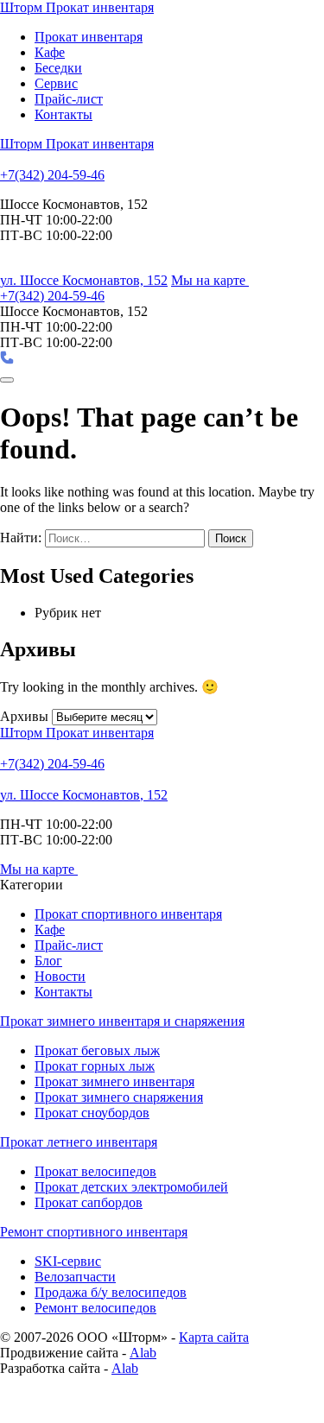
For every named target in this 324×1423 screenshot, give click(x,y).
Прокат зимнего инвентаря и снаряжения (122, 1021)
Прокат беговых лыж (97, 1050)
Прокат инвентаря (89, 36)
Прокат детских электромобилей (131, 1187)
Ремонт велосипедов (95, 1307)
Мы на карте (210, 280)
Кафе (50, 52)
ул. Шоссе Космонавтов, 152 (84, 280)
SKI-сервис (68, 1261)
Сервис (56, 83)
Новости (60, 976)
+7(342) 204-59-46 (52, 175)
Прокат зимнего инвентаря (114, 1081)
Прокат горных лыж (95, 1066)
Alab (143, 1352)
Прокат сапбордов (89, 1202)
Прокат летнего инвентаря (78, 1142)
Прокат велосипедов (95, 1171)
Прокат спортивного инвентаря (128, 914)
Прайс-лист (69, 99)
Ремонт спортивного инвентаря (93, 1231)
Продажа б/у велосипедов (111, 1292)
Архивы (24, 716)
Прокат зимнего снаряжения (119, 1097)
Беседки (58, 67)
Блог (48, 960)
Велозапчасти (75, 1276)
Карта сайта (214, 1337)
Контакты (63, 114)
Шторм (77, 7)
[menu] (7, 380)
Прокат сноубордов (92, 1112)
